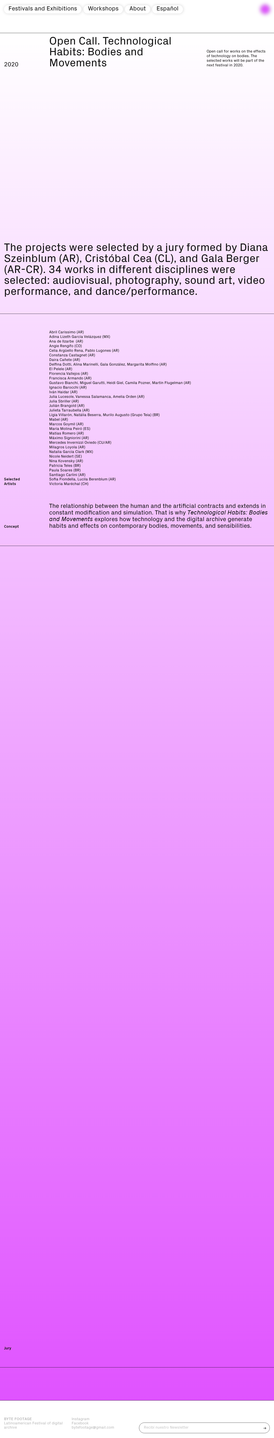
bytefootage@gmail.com (93, 1427)
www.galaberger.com (65, 819)
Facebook (80, 1423)
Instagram (80, 1419)
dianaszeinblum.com (64, 1081)
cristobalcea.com (62, 1348)
